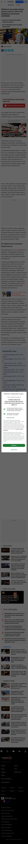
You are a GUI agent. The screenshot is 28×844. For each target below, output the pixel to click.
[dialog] (14, 422)
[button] (14, 418)
